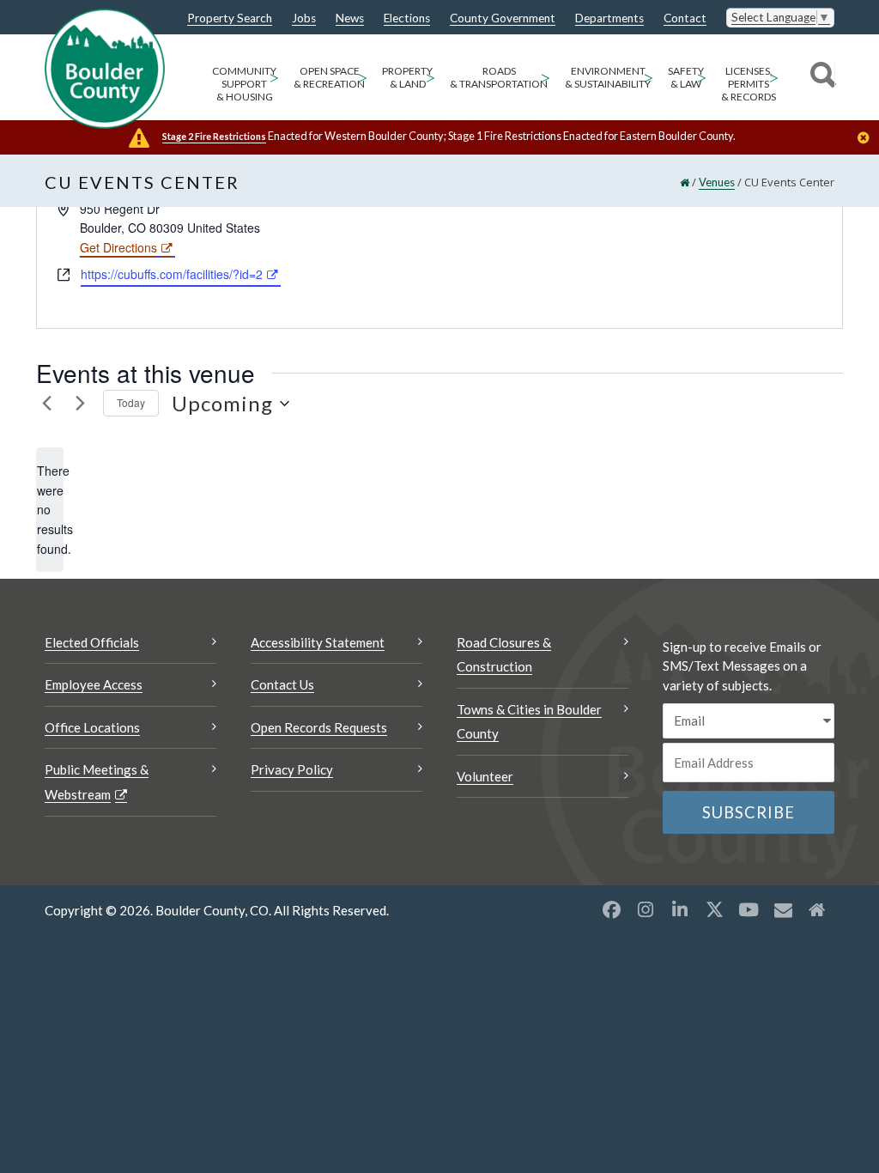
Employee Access (93, 684)
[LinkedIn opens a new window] (680, 909)
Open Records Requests (319, 727)
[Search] (820, 77)
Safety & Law (686, 77)
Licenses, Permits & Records (748, 83)
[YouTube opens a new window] (748, 909)
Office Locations (92, 727)
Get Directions (118, 247)
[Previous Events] (46, 403)
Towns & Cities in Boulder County (529, 722)
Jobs (304, 19)
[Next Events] (80, 403)
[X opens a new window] (714, 909)
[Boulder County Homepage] (105, 69)
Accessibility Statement (318, 642)
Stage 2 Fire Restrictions (214, 136)
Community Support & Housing (244, 83)
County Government (502, 19)
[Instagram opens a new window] (645, 909)
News (350, 19)
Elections (407, 19)
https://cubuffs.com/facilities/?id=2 (172, 274)
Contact (685, 19)
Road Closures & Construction (504, 655)
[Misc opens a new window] (783, 909)
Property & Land (407, 77)
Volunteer (485, 776)
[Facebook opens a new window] (611, 909)
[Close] (868, 139)
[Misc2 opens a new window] (817, 909)
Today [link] (131, 402)
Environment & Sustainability (608, 77)
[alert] (50, 509)
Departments (609, 19)
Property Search (229, 19)
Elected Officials (92, 642)
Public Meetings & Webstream (97, 782)
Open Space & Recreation (329, 77)
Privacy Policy (292, 769)
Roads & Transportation (499, 77)
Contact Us (282, 684)
